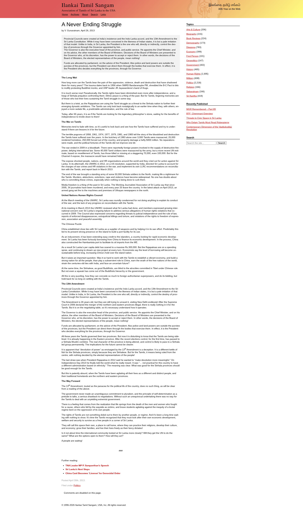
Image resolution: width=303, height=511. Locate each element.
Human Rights (193, 74)
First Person (192, 56)
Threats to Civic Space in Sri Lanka (203, 118)
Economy (191, 51)
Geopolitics (191, 60)
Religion (190, 87)
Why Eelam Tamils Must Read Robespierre (207, 122)
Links (103, 14)
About (85, 14)
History (189, 69)
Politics (77, 485)
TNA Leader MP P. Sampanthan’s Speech (87, 465)
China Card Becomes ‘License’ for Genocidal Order (92, 473)
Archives (75, 14)
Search (94, 14)
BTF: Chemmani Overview (199, 113)
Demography (192, 43)
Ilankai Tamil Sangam (88, 5)
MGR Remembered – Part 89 (201, 109)
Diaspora (190, 47)
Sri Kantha (191, 96)
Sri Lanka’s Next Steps (77, 469)
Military (189, 78)
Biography (191, 34)
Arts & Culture (193, 29)
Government (192, 65)
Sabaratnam (192, 91)
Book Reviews (193, 38)
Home (65, 14)
